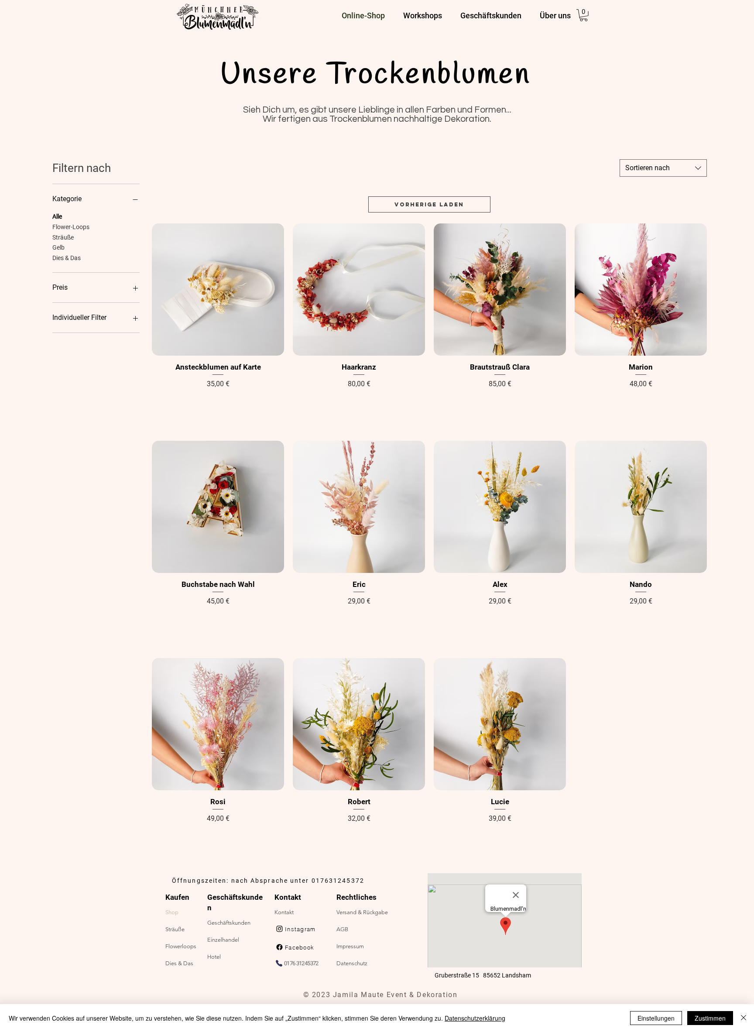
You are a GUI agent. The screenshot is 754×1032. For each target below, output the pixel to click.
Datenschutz (351, 963)
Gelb (58, 247)
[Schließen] (743, 1018)
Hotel (214, 956)
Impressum (350, 946)
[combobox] (663, 168)
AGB (342, 929)
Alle (57, 216)
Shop (171, 912)
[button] (583, 15)
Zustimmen (710, 1018)
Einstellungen (656, 1018)
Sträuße (63, 237)
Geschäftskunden (228, 922)
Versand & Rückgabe (362, 912)
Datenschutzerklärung (475, 1018)
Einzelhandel (223, 939)
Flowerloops (180, 946)
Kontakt (284, 912)
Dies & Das (66, 257)
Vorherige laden (429, 204)
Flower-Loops (70, 226)
